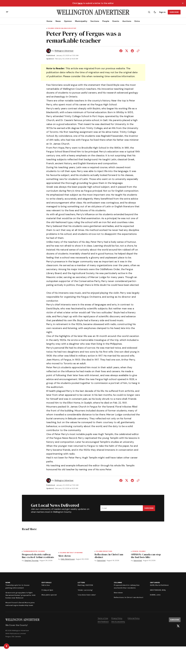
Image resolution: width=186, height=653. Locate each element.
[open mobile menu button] (7, 12)
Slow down (118, 593)
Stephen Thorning (31, 560)
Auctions (126, 21)
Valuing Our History (68, 28)
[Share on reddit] (132, 51)
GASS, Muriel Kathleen (159, 585)
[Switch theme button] (155, 12)
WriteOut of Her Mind (75, 552)
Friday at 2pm (47, 590)
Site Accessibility (118, 622)
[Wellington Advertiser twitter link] (178, 626)
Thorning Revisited (30, 551)
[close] (183, 3)
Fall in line (46, 585)
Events (115, 21)
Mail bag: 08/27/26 (85, 585)
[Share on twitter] (126, 51)
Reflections (107, 551)
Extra (137, 21)
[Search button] (149, 12)
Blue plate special (49, 595)
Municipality (81, 21)
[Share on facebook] (121, 51)
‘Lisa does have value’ (87, 595)
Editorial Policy (134, 618)
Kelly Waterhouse (68, 559)
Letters (81, 582)
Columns (51, 28)
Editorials (46, 582)
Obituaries (155, 582)
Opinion (68, 21)
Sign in (162, 12)
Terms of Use (103, 618)
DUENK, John (155, 595)
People (105, 21)
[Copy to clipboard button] (137, 51)
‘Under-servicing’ (85, 590)
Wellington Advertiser (64, 51)
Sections (94, 21)
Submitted (101, 560)
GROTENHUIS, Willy (158, 590)
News (58, 21)
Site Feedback (103, 622)
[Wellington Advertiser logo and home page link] (93, 12)
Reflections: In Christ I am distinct (128, 597)
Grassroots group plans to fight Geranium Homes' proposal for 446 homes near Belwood (20, 595)
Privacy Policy (116, 618)
